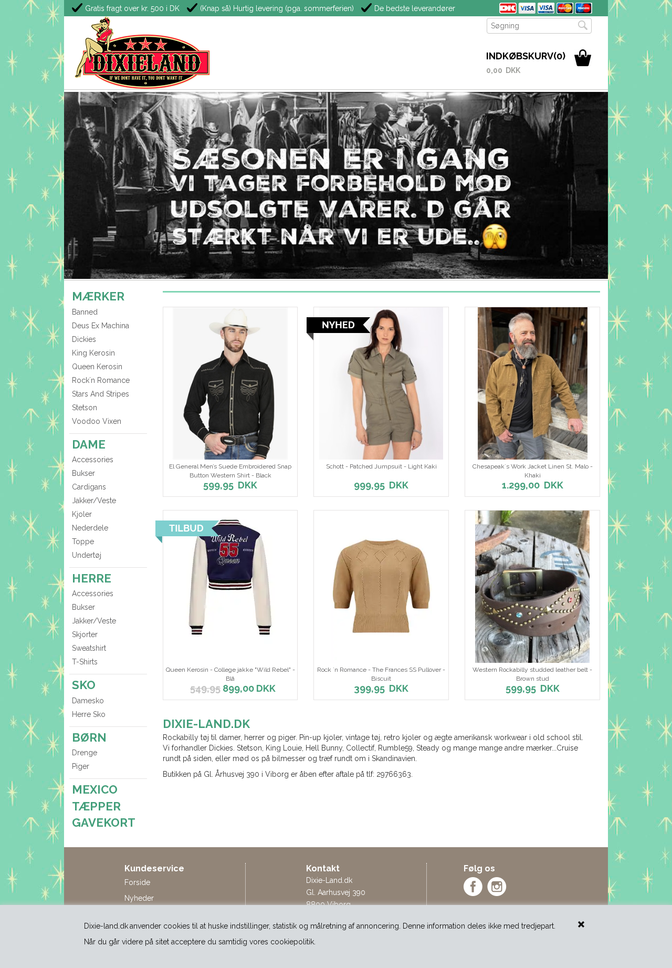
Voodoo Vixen (96, 421)
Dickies (84, 339)
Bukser (83, 473)
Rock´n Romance (101, 380)
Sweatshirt (89, 648)
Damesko (88, 700)
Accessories (92, 459)
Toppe (83, 541)
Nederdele (90, 528)
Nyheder (139, 898)
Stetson (84, 407)
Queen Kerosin (97, 366)
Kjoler (82, 514)
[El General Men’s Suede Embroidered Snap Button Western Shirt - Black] (230, 383)
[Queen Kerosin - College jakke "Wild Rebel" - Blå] (230, 577)
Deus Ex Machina (100, 325)
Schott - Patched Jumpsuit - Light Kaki (381, 466)
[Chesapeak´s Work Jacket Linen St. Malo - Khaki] (532, 383)
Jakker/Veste (94, 500)
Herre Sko (89, 714)
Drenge (84, 752)
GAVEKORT (103, 822)
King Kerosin (93, 353)
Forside (137, 882)
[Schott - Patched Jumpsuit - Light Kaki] (381, 383)
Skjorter (85, 634)
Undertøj (86, 555)
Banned (85, 312)
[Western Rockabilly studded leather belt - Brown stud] (532, 587)
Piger (80, 766)
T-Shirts (85, 662)
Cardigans (89, 487)
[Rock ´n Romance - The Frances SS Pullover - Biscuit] (381, 587)
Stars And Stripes (100, 394)
